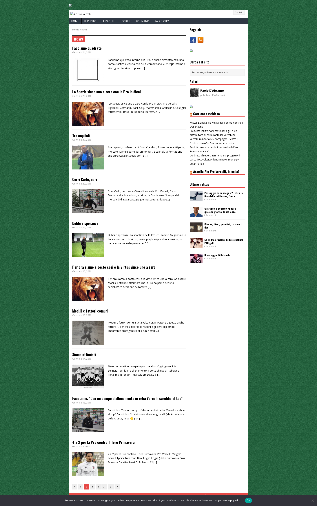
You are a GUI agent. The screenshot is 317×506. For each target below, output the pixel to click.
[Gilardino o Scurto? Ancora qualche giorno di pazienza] (196, 214)
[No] (312, 500)
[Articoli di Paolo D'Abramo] (194, 95)
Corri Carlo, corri (85, 179)
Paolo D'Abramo (212, 91)
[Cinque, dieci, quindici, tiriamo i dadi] (196, 230)
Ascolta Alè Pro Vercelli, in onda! (216, 171)
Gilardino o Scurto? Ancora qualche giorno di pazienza (220, 210)
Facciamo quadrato (87, 48)
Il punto (90, 21)
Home (75, 21)
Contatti (239, 12)
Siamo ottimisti (84, 354)
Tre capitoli (81, 135)
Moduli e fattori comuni (90, 311)
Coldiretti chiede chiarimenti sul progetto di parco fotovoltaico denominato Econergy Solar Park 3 (215, 159)
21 (111, 486)
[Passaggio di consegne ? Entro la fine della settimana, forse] (196, 199)
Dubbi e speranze (85, 223)
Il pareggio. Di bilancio (217, 255)
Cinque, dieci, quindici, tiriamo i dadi (222, 225)
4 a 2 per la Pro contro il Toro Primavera (103, 442)
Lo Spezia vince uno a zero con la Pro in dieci (106, 91)
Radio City (161, 21)
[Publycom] (70, 4)
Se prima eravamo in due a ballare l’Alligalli (223, 241)
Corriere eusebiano (135, 21)
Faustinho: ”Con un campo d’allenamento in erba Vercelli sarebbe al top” (127, 398)
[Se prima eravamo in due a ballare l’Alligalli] (196, 245)
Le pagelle (109, 21)
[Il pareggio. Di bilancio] (196, 261)
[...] (145, 68)
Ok (248, 500)
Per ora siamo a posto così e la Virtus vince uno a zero (114, 267)
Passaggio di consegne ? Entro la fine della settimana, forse (223, 194)
